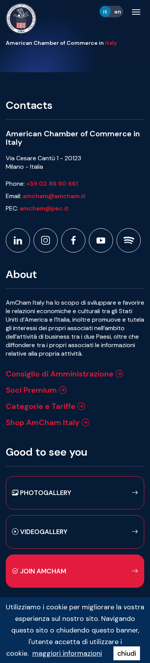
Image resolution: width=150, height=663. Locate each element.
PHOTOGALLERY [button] (44, 492)
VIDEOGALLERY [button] (42, 531)
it (105, 11)
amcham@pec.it (44, 208)
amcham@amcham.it (54, 196)
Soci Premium (32, 390)
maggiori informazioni (67, 653)
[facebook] (73, 240)
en (117, 11)
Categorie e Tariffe (41, 406)
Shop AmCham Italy (44, 422)
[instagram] (45, 240)
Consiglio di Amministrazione (60, 374)
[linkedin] (18, 240)
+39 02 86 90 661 (52, 184)
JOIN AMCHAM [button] (42, 571)
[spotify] (129, 240)
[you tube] (101, 240)
